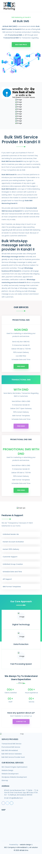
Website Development (10, 774)
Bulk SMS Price (21, 45)
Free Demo (21, 366)
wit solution (33, 847)
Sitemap (5, 780)
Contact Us (21, 722)
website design (25, 844)
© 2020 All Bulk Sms (21, 850)
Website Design (7, 770)
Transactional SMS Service (11, 744)
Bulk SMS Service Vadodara (12, 754)
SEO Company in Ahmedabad (15, 847)
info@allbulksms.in (16, 798)
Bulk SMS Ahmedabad (10, 750)
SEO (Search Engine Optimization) (14, 767)
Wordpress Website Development (14, 777)
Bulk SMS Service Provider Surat (13, 757)
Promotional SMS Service (11, 747)
